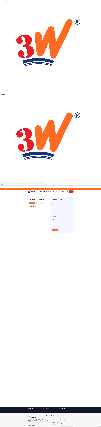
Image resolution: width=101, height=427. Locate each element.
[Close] (4, 87)
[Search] (68, 191)
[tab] (32, 203)
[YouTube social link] (71, 188)
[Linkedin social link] (72, 188)
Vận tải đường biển (54, 417)
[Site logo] (32, 191)
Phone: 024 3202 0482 (47, 411)
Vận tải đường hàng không (54, 419)
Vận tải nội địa (54, 421)
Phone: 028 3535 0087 (33, 206)
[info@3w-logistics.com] (28, 188)
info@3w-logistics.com (32, 425)
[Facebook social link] (67, 188)
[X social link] (68, 188)
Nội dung (53, 219)
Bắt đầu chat (3, 94)
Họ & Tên (53, 203)
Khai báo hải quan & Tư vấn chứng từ (55, 424)
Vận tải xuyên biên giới (55, 422)
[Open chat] (6, 1)
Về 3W (47, 417)
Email (53, 208)
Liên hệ (47, 420)
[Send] (1, 186)
